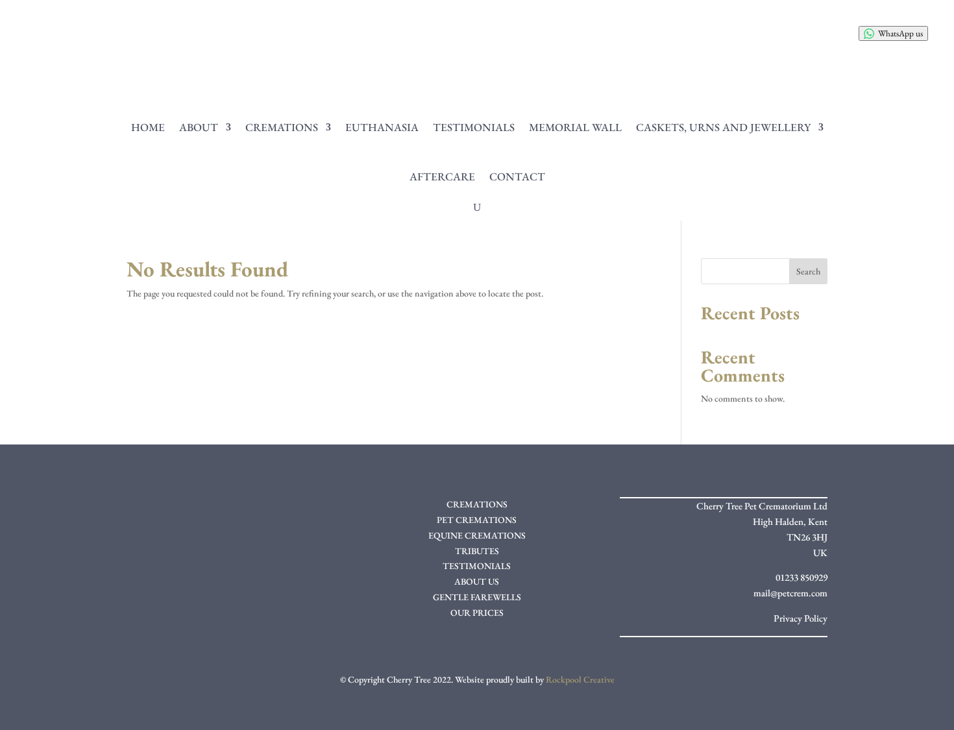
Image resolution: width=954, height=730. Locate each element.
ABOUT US (476, 581)
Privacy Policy (800, 618)
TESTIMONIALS (477, 566)
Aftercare (442, 176)
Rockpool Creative (580, 679)
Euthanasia (382, 127)
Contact (517, 176)
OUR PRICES (477, 612)
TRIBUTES (477, 551)
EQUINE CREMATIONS (477, 535)
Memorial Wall (575, 127)
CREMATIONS (477, 504)
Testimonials (474, 127)
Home (148, 127)
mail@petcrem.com (790, 593)
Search (808, 271)
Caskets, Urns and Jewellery (723, 127)
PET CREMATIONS (477, 520)
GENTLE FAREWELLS (477, 597)
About (198, 127)
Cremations (281, 127)
